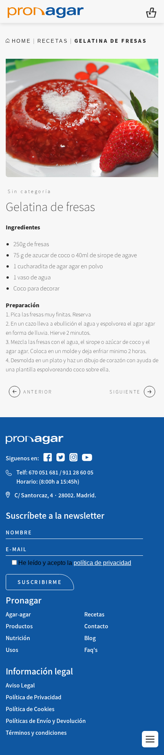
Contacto (96, 626)
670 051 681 (43, 472)
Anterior (37, 391)
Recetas (94, 614)
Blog (90, 638)
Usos (12, 649)
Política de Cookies (30, 709)
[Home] (46, 11)
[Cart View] (151, 12)
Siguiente (125, 391)
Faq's (91, 649)
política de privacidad (102, 563)
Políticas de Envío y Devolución (46, 720)
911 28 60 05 (78, 472)
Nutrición (18, 638)
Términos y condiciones (36, 732)
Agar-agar (18, 614)
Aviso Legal (20, 685)
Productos (19, 626)
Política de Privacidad (33, 697)
